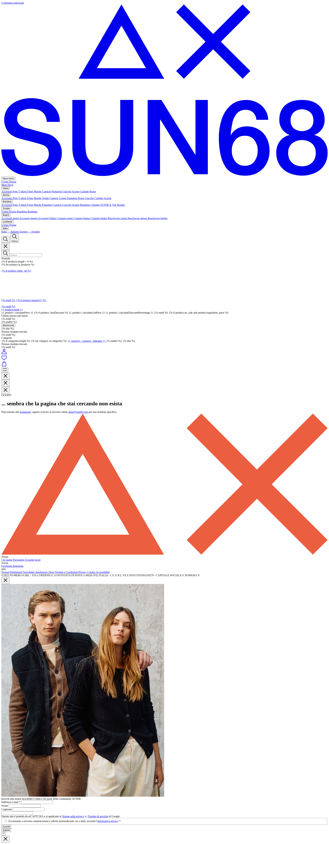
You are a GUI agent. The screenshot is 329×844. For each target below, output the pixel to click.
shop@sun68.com (78, 412)
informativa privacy (108, 821)
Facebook (7, 566)
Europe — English (30, 231)
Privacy (82, 572)
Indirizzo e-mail (10, 802)
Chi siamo (7, 559)
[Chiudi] (5, 246)
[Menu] (4, 370)
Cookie (91, 572)
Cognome (7, 809)
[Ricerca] (5, 239)
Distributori (16, 572)
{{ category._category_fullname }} (87, 340)
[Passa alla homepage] (164, 175)
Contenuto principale (12, 2)
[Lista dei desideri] (164, 358)
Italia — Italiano (10, 231)
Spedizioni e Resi (45, 572)
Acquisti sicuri (32, 559)
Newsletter (29, 572)
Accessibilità (102, 572)
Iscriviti (6, 826)
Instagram (18, 566)
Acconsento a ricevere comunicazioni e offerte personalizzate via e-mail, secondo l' (64, 821)
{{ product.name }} (12, 309)
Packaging (19, 559)
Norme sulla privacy (73, 816)
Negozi (5, 572)
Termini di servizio (98, 816)
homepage (25, 412)
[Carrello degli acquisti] (164, 364)
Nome (5, 805)
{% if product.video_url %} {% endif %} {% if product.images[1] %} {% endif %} (23, 288)
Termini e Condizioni (66, 572)
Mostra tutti (8, 325)
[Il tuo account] (4, 353)
